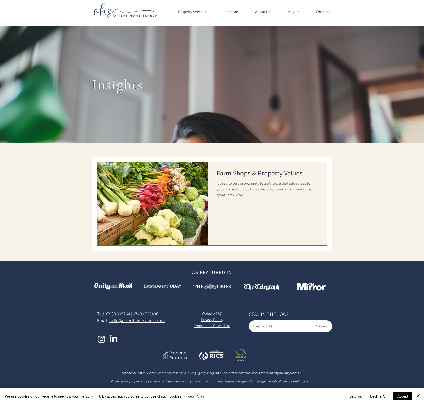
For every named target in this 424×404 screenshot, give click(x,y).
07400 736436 (145, 314)
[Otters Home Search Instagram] (101, 339)
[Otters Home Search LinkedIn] (113, 339)
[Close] (418, 396)
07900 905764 (117, 314)
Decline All (378, 396)
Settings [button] (355, 396)
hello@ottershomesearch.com (137, 320)
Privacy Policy (194, 396)
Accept (403, 396)
